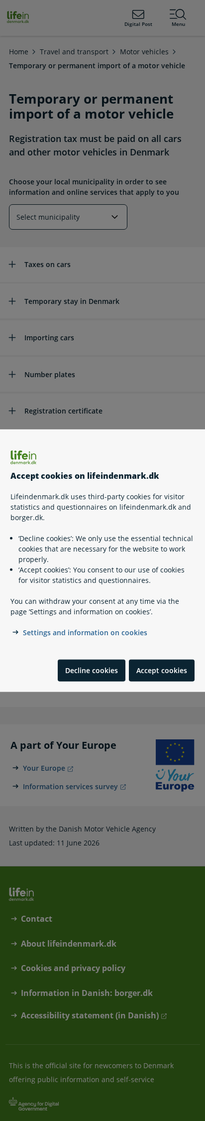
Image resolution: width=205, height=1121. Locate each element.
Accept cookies (161, 670)
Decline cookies (91, 670)
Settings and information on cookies (85, 632)
